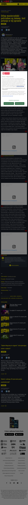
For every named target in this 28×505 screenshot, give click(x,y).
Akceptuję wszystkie (20, 103)
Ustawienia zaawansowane (14, 100)
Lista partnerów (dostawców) (7, 96)
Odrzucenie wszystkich (8, 103)
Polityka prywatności (20, 86)
